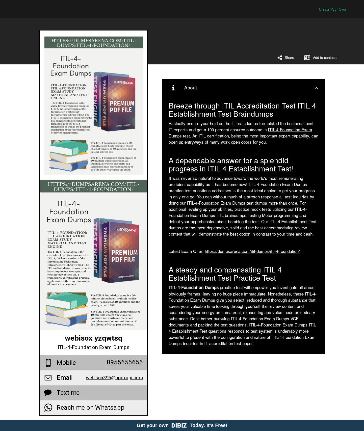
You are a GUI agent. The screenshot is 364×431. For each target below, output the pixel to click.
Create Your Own (332, 9)
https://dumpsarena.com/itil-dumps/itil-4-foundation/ (252, 251)
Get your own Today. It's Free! (182, 425)
